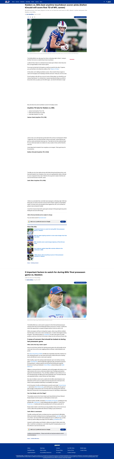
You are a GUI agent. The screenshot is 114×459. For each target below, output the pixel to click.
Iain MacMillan (30, 14)
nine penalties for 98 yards (51, 400)
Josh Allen (58, 416)
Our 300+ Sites (70, 448)
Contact (58, 448)
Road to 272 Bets (55, 69)
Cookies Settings (71, 452)
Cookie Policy (83, 450)
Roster (32, 1)
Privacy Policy (59, 450)
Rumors (17, 1)
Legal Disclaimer (31, 452)
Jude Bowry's (37, 402)
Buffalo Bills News (35, 438)
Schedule (22, 1)
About (28, 448)
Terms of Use (70, 450)
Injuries (37, 1)
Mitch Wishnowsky (39, 387)
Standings (28, 1)
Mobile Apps (83, 448)
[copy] (34, 17)
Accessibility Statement (45, 452)
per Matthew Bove (57, 419)
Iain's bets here (42, 217)
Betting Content (34, 262)
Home (28, 262)
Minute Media (21, 455)
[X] (106, 1)
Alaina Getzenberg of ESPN (35, 353)
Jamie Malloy (30, 279)
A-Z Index (58, 452)
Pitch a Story (43, 450)
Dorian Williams (47, 365)
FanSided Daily (30, 450)
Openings (42, 448)
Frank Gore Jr (30, 404)
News (13, 1)
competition (47, 334)
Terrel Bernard (34, 361)
